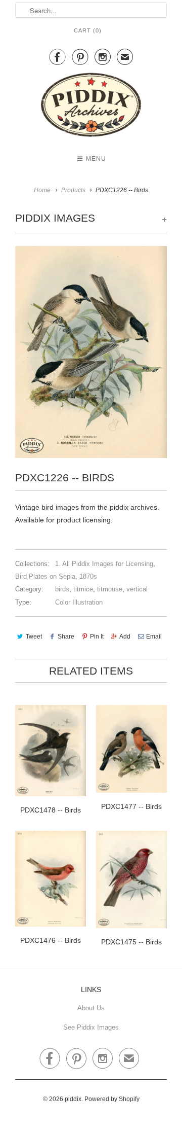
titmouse (109, 589)
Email (154, 636)
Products (73, 190)
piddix (73, 1099)
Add (124, 636)
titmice (83, 589)
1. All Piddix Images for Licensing (104, 564)
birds (62, 589)
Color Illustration (79, 602)
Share (66, 636)
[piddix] (91, 107)
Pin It (97, 636)
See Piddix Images (91, 1027)
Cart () (88, 30)
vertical (137, 589)
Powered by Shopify (112, 1099)
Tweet (34, 636)
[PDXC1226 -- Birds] (91, 351)
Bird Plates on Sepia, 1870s (56, 576)
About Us (91, 1008)
